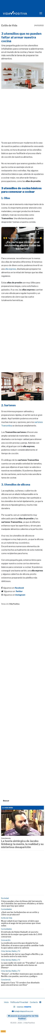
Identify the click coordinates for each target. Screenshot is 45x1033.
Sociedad (5, 898)
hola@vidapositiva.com (23, 1011)
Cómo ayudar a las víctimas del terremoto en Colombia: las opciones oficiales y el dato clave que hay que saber (22, 903)
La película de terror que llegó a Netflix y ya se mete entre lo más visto (22, 955)
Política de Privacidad (19, 1002)
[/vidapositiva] (40, 1002)
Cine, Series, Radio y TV (10, 951)
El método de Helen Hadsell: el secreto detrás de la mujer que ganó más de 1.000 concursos (21, 934)
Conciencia (6, 838)
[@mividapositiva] (14, 1007)
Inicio (6, 1002)
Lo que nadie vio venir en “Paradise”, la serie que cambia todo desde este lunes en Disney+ (22, 965)
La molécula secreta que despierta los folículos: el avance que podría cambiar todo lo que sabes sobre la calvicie (22, 945)
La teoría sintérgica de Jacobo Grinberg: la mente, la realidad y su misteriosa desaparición (22, 844)
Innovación (5, 940)
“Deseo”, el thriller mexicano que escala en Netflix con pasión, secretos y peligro (22, 975)
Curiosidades (6, 909)
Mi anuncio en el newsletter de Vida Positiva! (23, 1017)
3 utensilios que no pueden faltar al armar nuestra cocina (21, 37)
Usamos (20, 1007)
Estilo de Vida (9, 25)
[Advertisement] (22, 111)
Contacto (34, 1002)
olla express (10, 269)
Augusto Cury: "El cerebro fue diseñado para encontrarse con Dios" (20, 983)
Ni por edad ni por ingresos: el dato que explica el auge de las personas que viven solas (21, 923)
